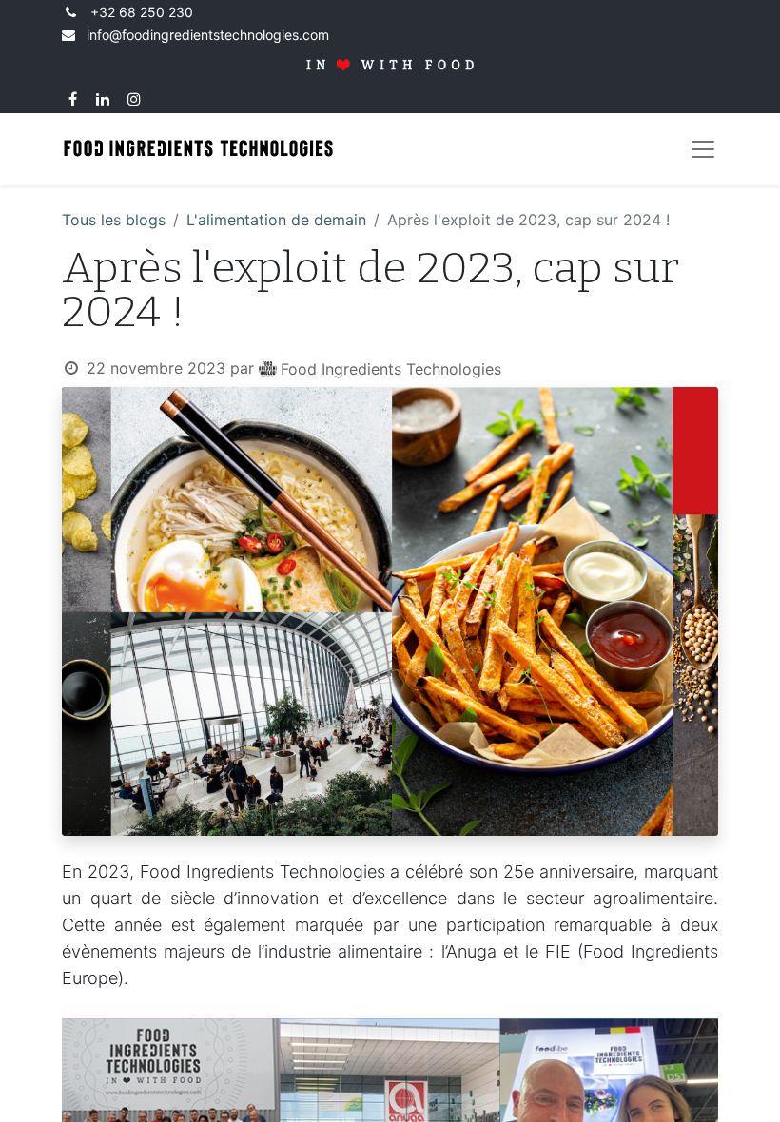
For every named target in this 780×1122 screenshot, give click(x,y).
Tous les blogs (114, 219)
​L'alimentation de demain (276, 219)
